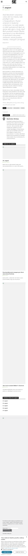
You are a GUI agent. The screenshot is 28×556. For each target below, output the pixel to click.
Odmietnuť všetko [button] (20, 552)
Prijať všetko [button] (7, 552)
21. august (5, 405)
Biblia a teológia (6, 5)
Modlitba (22, 108)
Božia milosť (9, 108)
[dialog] (14, 546)
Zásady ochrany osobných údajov (11, 548)
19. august (5, 410)
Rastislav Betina (6, 162)
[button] (14, 549)
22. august (5, 403)
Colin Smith (6, 275)
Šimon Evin (6, 387)
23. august (5, 401)
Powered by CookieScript (6, 554)
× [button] (26, 537)
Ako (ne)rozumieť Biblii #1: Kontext (13, 385)
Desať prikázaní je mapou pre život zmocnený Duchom (13, 273)
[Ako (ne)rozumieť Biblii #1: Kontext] (14, 333)
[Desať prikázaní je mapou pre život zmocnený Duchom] (14, 219)
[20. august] (14, 152)
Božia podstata (16, 108)
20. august (6, 160)
